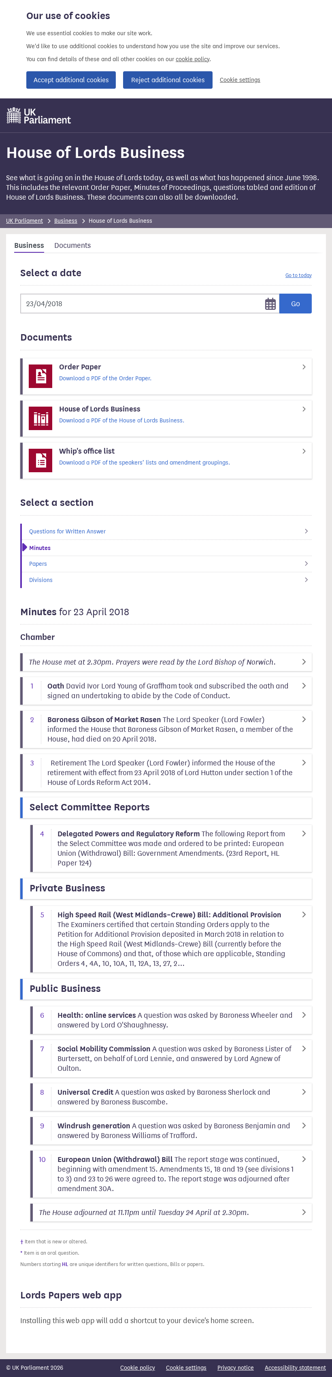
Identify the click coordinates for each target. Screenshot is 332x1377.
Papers (38, 564)
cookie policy (192, 59)
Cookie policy (137, 1367)
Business (65, 220)
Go (295, 303)
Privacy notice (235, 1367)
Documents (72, 245)
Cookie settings (240, 80)
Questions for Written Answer (67, 531)
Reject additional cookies (167, 80)
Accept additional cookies (71, 80)
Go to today (298, 275)
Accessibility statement (295, 1367)
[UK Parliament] (39, 115)
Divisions (41, 580)
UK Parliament (24, 220)
